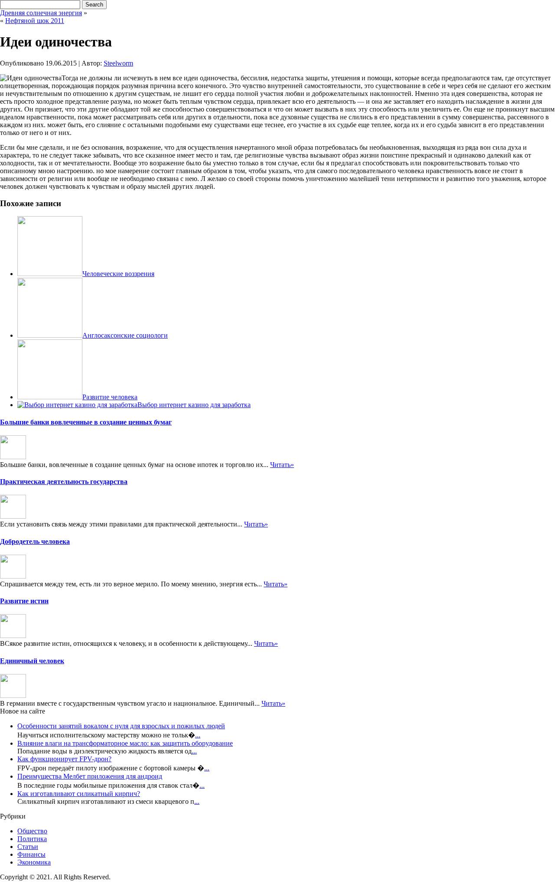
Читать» (282, 464)
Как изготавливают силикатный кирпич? (78, 793)
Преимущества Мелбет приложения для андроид (89, 776)
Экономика (34, 862)
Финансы (31, 854)
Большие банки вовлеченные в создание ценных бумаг (86, 422)
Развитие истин (24, 601)
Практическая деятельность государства (63, 481)
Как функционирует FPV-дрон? (64, 759)
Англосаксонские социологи (125, 335)
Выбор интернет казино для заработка (194, 404)
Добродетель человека (35, 541)
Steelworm (118, 63)
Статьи (27, 846)
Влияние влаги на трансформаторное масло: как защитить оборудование (125, 743)
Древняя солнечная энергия (41, 12)
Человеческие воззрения (118, 273)
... (197, 735)
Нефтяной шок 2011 (34, 20)
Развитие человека (109, 397)
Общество (32, 831)
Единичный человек (32, 660)
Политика (32, 838)
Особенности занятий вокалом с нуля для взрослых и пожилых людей (121, 726)
